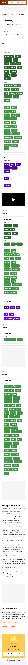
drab (6, 229)
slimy (13, 122)
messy (7, 67)
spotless (7, 185)
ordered (7, 168)
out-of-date (15, 266)
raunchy (7, 428)
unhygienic (16, 134)
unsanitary (18, 137)
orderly (14, 168)
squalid (7, 130)
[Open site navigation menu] (3, 2)
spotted (15, 97)
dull (12, 258)
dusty (15, 60)
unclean (7, 454)
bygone (7, 244)
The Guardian (8, 567)
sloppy (7, 75)
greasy (13, 63)
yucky (6, 149)
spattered (8, 97)
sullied (7, 100)
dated (7, 258)
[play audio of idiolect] (9, 649)
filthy (6, 63)
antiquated (8, 226)
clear (18, 164)
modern (16, 318)
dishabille (16, 398)
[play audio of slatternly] (4, 24)
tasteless (7, 284)
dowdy (17, 622)
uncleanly (12, 626)
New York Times (9, 540)
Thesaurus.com (6, 2)
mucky (7, 119)
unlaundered (8, 137)
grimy (18, 63)
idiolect (13, 646)
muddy (13, 67)
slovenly (7, 126)
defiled (7, 89)
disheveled (8, 60)
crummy (18, 56)
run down (7, 233)
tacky (13, 281)
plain (13, 244)
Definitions (21, 14)
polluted (13, 71)
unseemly (8, 288)
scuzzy (7, 122)
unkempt (7, 78)
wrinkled (13, 292)
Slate (6, 555)
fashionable (8, 318)
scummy (13, 119)
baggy (13, 251)
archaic (7, 251)
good (12, 307)
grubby (13, 111)
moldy (13, 262)
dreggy (14, 107)
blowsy (16, 254)
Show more (16, 34)
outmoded (16, 269)
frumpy (12, 229)
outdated (8, 269)
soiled (13, 439)
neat (6, 178)
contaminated (9, 56)
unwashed (14, 145)
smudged (19, 93)
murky (19, 67)
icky (13, 115)
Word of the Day (13, 643)
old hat (7, 266)
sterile (7, 171)
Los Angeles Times (9, 526)
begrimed (17, 85)
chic (6, 314)
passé (6, 273)
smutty (7, 439)
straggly (14, 130)
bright (7, 164)
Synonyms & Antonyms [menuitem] (6, 14)
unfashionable (17, 284)
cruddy (7, 107)
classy (12, 314)
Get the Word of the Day (13, 654)
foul (6, 93)
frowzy (18, 258)
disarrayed (15, 89)
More (11, 14)
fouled (12, 93)
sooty (14, 126)
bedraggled (8, 85)
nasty (6, 71)
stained (13, 75)
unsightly (7, 141)
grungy (7, 115)
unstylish (15, 288)
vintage (19, 244)
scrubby (13, 273)
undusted (8, 134)
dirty (6, 340)
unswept (15, 141)
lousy (18, 115)
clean (12, 164)
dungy (7, 111)
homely (7, 262)
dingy (15, 226)
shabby (15, 233)
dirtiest (10, 622)
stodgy (7, 281)
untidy (7, 145)
